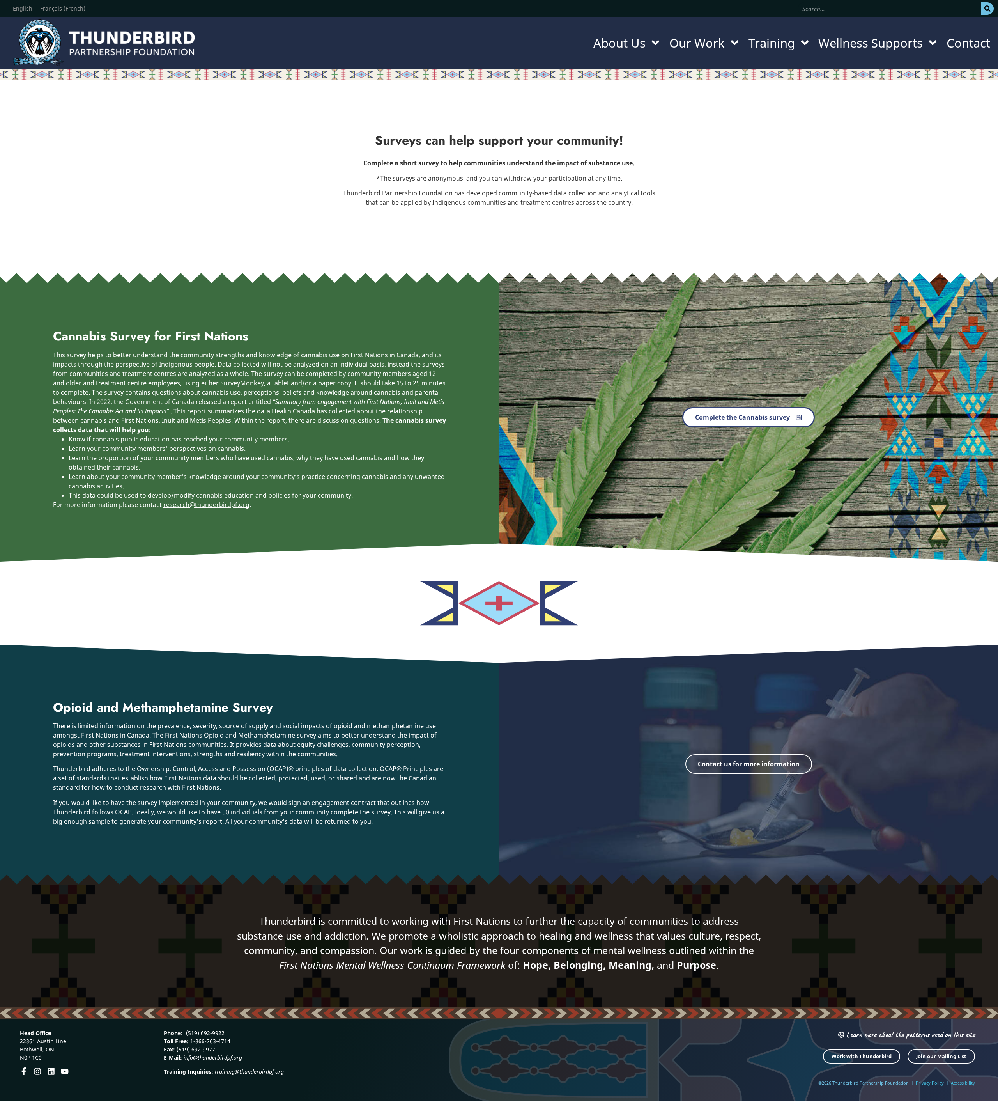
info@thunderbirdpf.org (213, 1057)
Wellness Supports (870, 43)
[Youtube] (65, 1071)
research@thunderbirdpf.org (206, 504)
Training (771, 43)
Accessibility (963, 1083)
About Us (619, 43)
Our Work (697, 43)
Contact (968, 43)
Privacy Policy (930, 1083)
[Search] (987, 8)
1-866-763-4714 (209, 1041)
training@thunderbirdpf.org (249, 1071)
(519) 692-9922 (204, 1033)
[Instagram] (37, 1071)
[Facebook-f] (24, 1071)
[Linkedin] (51, 1071)
